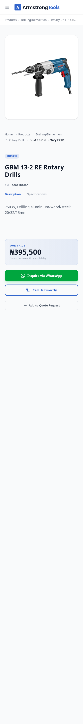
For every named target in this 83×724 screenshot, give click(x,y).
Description (13, 194)
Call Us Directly (45, 290)
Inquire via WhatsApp (44, 275)
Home (9, 134)
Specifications (37, 194)
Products (11, 20)
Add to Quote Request (44, 305)
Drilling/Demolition (34, 20)
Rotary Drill (58, 20)
